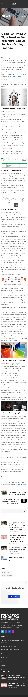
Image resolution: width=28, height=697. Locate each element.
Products (4, 661)
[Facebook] (6, 631)
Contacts (4, 669)
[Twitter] (2, 631)
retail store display (15, 77)
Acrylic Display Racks (7, 575)
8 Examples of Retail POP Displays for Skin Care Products (17, 559)
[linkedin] (9, 631)
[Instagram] (13, 631)
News (3, 665)
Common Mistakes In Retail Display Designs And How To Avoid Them (17, 549)
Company (4, 657)
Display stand (5, 572)
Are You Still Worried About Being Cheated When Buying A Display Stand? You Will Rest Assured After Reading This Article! (18, 525)
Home (20, 16)
